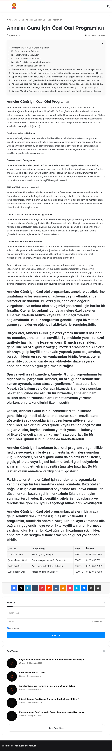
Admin (23, 663)
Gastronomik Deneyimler (27, 55)
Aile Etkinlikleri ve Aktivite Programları (33, 62)
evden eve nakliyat (27, 746)
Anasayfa (12, 20)
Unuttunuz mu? (97, 622)
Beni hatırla (14, 628)
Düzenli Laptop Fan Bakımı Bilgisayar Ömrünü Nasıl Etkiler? (49, 699)
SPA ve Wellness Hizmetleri (28, 58)
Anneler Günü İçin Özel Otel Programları (30, 47)
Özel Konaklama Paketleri (27, 51)
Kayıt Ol (56, 635)
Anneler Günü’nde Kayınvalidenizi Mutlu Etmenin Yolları (47, 686)
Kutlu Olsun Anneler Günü (32, 673)
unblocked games (10, 746)
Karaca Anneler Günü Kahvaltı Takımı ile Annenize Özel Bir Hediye (51, 712)
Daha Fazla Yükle (56, 728)
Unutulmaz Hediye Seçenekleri (30, 65)
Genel (21, 20)
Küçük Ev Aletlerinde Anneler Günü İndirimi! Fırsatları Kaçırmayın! (52, 659)
